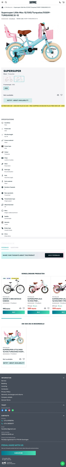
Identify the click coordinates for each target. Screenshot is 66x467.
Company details (6, 397)
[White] (8, 79)
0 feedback (12, 18)
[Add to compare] (58, 95)
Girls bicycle (8, 7)
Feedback (5, 247)
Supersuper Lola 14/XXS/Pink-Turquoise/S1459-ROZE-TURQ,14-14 (37, 300)
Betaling (4, 383)
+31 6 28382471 (9, 423)
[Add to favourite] (61, 95)
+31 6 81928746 (9, 420)
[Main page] (33, 2)
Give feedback (54, 255)
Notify (17, 100)
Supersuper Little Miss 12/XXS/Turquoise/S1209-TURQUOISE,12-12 (13, 351)
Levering (4, 386)
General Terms (5, 400)
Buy (13, 312)
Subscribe (18, 453)
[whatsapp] (13, 410)
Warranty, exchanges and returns (12, 394)
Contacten (4, 389)
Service (3, 380)
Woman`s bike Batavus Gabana (12, 300)
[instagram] (9, 410)
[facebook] (2, 410)
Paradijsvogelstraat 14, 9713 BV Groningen (15, 439)
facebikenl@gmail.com (8, 429)
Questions (14, 247)
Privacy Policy (5, 391)
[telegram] (6, 410)
